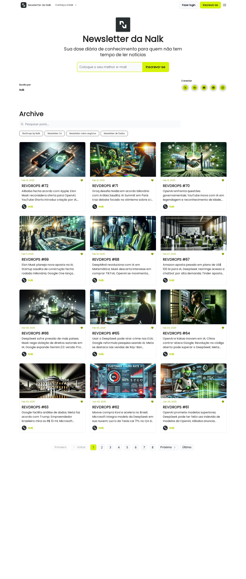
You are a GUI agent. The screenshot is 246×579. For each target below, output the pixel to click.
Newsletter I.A (55, 133)
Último (186, 447)
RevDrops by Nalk (31, 133)
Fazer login (188, 5)
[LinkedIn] (195, 88)
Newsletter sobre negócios (82, 133)
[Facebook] (213, 88)
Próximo (166, 447)
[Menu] (224, 4)
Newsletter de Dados (114, 133)
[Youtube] (204, 88)
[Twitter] (185, 88)
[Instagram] (223, 88)
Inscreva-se (210, 5)
